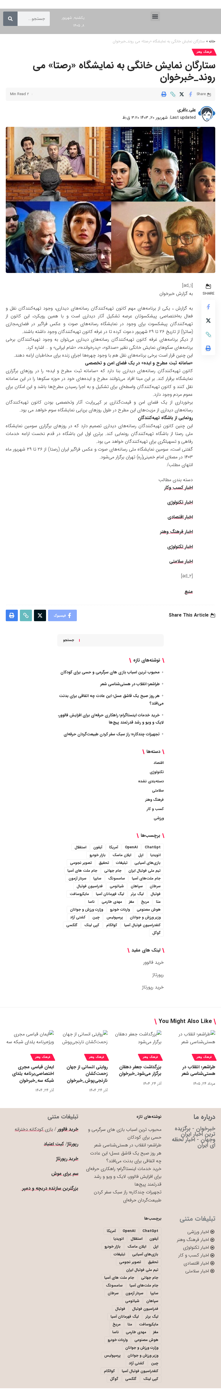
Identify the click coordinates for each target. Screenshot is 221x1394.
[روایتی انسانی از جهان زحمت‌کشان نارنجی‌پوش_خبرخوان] (84, 1044)
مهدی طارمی (112, 902)
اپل (140, 855)
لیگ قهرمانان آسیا (110, 894)
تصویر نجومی (81, 863)
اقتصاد (159, 763)
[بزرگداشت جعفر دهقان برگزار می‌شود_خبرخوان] (137, 1044)
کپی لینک (91, 925)
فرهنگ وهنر (204, 52)
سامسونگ (116, 878)
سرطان (155, 886)
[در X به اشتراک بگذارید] (182, 94)
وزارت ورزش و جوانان (86, 910)
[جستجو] (10, 19)
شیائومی (117, 886)
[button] (155, 16)
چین (96, 917)
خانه (212, 41)
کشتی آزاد (77, 917)
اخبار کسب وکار (178, 487)
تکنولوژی (157, 772)
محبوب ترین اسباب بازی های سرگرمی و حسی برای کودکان (110, 672)
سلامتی (158, 791)
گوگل (156, 933)
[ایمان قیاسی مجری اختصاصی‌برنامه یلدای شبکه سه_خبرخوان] (30, 1044)
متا (158, 902)
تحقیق (104, 863)
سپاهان (137, 886)
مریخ (145, 902)
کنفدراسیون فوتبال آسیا (142, 925)
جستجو (68, 640)
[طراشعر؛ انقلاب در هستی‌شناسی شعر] (191, 1044)
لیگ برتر (137, 894)
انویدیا (155, 855)
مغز (131, 902)
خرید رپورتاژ (153, 987)
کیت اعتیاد (54, 1144)
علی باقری (186, 109)
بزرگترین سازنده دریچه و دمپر (49, 1188)
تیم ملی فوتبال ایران (144, 871)
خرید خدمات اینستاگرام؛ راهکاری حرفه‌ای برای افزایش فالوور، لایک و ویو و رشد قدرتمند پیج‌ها (123, 1176)
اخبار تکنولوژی (180, 502)
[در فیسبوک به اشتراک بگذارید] (190, 94)
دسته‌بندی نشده (151, 781)
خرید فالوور (153, 962)
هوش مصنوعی (149, 910)
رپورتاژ (158, 974)
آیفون (97, 847)
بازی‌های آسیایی (147, 863)
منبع (188, 591)
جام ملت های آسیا (82, 871)
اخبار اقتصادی (180, 517)
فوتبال (155, 894)
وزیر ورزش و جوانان (145, 917)
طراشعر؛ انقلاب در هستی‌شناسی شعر (130, 684)
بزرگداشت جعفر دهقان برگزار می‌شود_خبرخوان (140, 1070)
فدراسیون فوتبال (90, 886)
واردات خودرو (120, 910)
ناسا (91, 902)
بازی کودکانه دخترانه (34, 1129)
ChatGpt (153, 847)
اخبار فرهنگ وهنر (176, 531)
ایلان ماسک (122, 855)
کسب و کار (155, 809)
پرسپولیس (114, 917)
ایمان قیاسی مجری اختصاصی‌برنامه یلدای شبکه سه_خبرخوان (33, 1073)
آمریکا (113, 847)
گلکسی (71, 925)
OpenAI (131, 847)
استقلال (80, 847)
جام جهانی (112, 871)
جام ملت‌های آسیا (146, 878)
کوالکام (111, 925)
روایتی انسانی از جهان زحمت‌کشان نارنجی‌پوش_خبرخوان (87, 1073)
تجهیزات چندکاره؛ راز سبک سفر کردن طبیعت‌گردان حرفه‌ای (112, 734)
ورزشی (159, 818)
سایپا (97, 878)
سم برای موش (64, 1173)
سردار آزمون (77, 878)
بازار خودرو (97, 855)
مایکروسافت (79, 894)
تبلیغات (121, 863)
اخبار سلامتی (181, 561)
